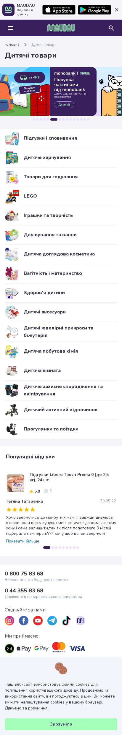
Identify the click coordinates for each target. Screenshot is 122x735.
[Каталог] (11, 28)
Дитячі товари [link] (44, 44)
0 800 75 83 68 (24, 573)
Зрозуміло (61, 724)
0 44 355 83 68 (24, 590)
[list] (9, 620)
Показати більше (22, 541)
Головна (12, 44)
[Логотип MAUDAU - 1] (61, 27)
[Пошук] (111, 28)
